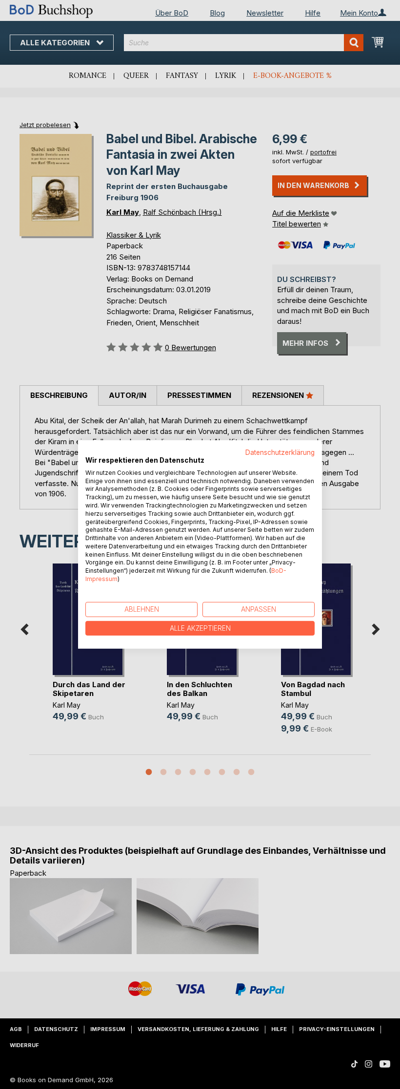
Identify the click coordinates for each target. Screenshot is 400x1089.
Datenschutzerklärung (280, 452)
